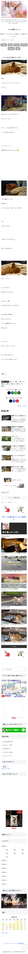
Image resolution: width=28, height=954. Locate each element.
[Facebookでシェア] (12, 392)
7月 (7, 856)
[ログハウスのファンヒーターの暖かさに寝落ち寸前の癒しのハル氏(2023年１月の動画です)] (14, 545)
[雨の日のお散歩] (14, 599)
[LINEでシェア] (15, 392)
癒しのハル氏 (6, 381)
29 (17, 929)
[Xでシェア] (9, 392)
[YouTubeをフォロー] (17, 401)
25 (3, 929)
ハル (18, 381)
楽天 (18, 48)
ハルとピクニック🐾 (7, 755)
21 (14, 927)
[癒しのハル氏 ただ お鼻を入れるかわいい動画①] (14, 634)
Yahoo (16, 44)
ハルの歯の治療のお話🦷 (8, 741)
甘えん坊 (20, 383)
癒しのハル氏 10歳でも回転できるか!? (12, 571)
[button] (19, 392)
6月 (23, 853)
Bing (10, 44)
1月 (7, 850)
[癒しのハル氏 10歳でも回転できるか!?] (14, 563)
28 (14, 929)
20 (10, 927)
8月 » (6, 932)
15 (17, 925)
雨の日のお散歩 (5, 606)
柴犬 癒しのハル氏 (10, 532)
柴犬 (9, 383)
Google (4, 44)
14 (14, 925)
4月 (7, 853)
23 (21, 927)
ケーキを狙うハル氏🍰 (7, 752)
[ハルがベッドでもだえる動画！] (14, 581)
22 (17, 927)
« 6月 (2, 932)
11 (3, 925)
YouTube (24, 44)
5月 (15, 853)
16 (21, 925)
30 (21, 929)
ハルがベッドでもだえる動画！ (10, 589)
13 (10, 925)
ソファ (13, 381)
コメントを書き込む (14, 497)
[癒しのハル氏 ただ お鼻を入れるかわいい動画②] (14, 616)
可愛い (4, 383)
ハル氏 (22, 381)
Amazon (11, 48)
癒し (4, 386)
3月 (23, 850)
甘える (14, 383)
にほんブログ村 (5, 768)
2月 (15, 850)
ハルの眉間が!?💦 (6, 748)
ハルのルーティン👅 (7, 745)
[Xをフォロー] (10, 401)
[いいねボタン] (3, 374)
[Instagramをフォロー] (14, 401)
